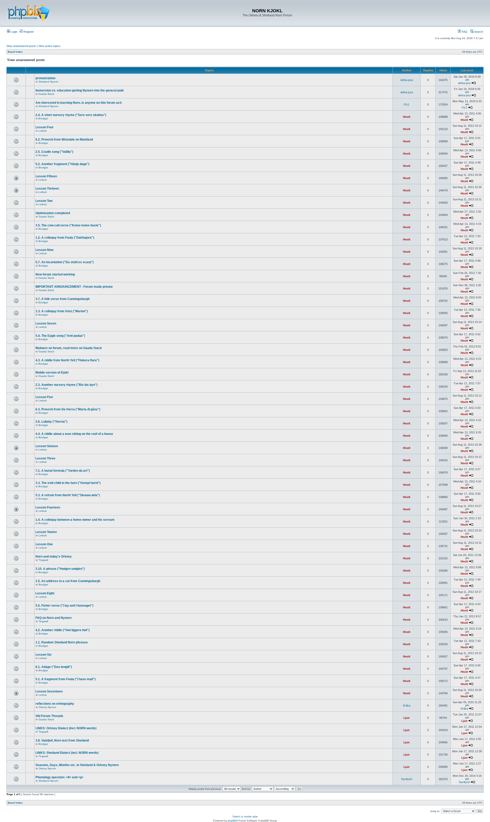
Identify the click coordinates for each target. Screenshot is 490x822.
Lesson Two (44, 201)
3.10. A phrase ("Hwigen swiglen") (60, 569)
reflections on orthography (54, 703)
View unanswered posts (21, 46)
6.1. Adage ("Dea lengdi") (53, 667)
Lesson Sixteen (46, 446)
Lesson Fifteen (46, 176)
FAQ (464, 31)
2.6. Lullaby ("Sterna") (51, 421)
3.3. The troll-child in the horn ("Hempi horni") (68, 483)
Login (13, 31)
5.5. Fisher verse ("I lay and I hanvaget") (64, 605)
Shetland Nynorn (48, 81)
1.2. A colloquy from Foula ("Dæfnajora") (64, 237)
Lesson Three (45, 458)
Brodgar (43, 118)
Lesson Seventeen (49, 691)
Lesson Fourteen (47, 507)
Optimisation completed (52, 213)
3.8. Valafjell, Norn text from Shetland (62, 740)
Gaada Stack (46, 93)
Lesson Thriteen (47, 188)
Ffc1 (406, 104)
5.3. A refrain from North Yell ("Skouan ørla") (67, 495)
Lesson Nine (44, 250)
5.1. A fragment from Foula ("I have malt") (65, 679)
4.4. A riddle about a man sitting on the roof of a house (74, 434)
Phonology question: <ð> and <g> (59, 777)
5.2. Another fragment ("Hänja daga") (62, 164)
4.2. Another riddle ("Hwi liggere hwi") (62, 630)
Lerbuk (43, 130)
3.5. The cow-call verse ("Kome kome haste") (68, 225)
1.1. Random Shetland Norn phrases (61, 642)
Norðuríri (406, 779)
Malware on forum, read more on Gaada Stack (68, 348)
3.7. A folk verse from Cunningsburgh (62, 299)
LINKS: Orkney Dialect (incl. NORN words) (65, 728)
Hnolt (406, 116)
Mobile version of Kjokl (51, 372)
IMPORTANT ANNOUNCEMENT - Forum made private (74, 286)
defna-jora (406, 80)
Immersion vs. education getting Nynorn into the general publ (79, 90)
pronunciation (45, 78)
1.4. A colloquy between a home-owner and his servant (74, 520)
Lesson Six (43, 654)
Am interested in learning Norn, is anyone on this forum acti (78, 103)
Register (28, 31)
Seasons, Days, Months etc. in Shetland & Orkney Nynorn (77, 765)
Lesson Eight (44, 593)
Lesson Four (44, 127)
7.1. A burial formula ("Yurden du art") (62, 470)
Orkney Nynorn (47, 707)
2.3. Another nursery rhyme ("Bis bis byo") (66, 385)
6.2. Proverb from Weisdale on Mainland (64, 139)
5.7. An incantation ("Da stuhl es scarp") (64, 262)
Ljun (406, 717)
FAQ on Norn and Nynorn (53, 618)
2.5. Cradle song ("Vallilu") (54, 152)
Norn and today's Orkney (53, 556)
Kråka (406, 705)
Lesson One (44, 544)
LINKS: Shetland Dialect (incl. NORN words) (67, 753)
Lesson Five (44, 397)
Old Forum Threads (49, 716)
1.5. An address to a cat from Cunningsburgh (67, 581)
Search (478, 31)
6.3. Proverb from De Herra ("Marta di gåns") (67, 409)
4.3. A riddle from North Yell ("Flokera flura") (67, 360)
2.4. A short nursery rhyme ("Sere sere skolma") (70, 115)
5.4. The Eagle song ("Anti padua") (60, 336)
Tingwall (43, 560)
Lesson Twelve (46, 532)
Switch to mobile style (245, 816)
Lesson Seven (45, 323)
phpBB (232, 820)
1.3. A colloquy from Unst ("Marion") (61, 311)
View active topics (49, 46)
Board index (15, 51)
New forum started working (55, 274)
